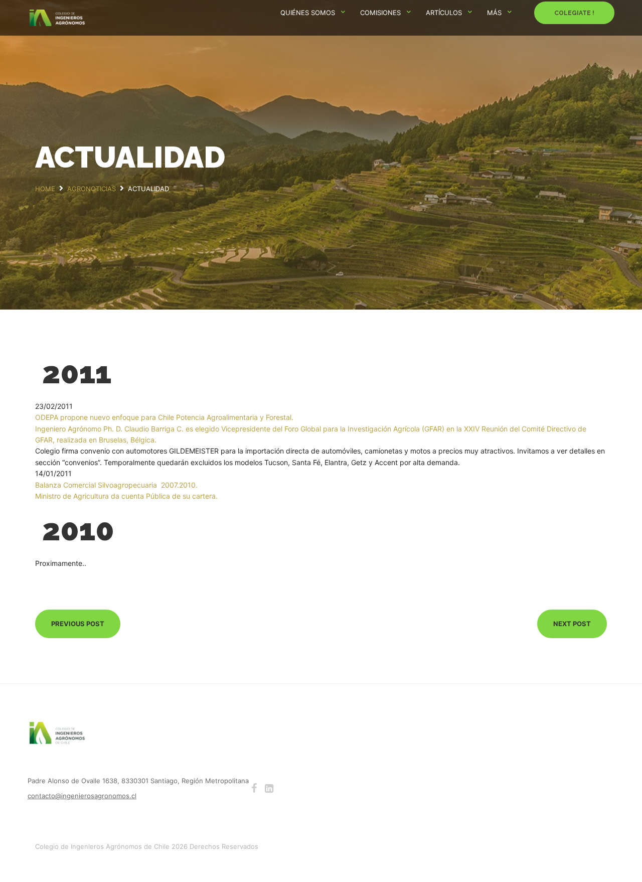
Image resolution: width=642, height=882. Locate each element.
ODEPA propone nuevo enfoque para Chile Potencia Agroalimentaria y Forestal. (164, 417)
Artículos (444, 13)
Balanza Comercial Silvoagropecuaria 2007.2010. (116, 485)
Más (494, 13)
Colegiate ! (574, 13)
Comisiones (380, 13)
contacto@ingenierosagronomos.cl (82, 796)
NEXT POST (572, 624)
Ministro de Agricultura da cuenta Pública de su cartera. (126, 496)
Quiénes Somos (307, 13)
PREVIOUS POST (77, 624)
